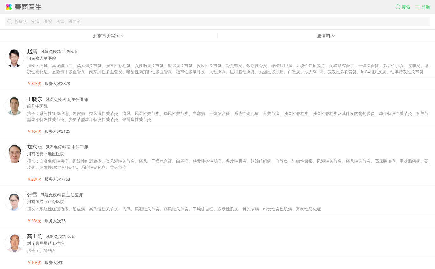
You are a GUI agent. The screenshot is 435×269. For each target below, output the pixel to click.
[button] (405, 7)
